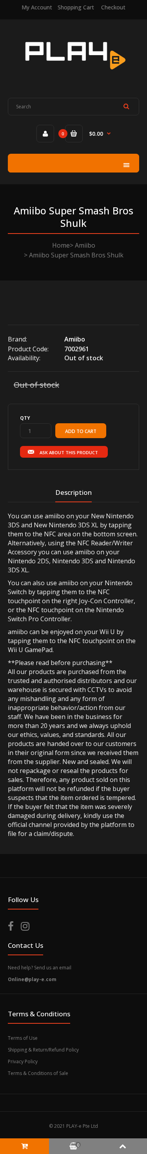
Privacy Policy (23, 1061)
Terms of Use (23, 1038)
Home (61, 245)
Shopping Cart (76, 7)
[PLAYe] (73, 74)
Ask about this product (69, 452)
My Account (37, 7)
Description (73, 492)
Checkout (113, 7)
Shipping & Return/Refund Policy (43, 1049)
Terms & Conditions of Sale (38, 1073)
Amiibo (85, 245)
